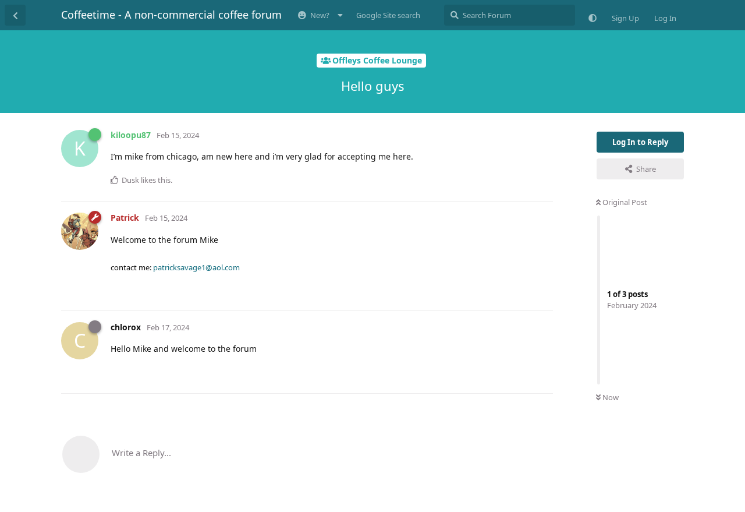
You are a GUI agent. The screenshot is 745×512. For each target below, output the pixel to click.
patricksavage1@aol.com (196, 267)
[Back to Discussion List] (15, 15)
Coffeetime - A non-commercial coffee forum (171, 15)
